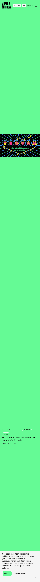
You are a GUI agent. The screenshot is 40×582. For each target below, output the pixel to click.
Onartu (7, 573)
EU (15, 6)
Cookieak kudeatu (20, 573)
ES (19, 6)
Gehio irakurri (9, 444)
